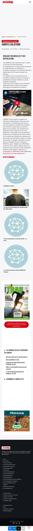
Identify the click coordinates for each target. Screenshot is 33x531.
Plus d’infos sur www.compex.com (14, 153)
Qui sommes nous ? (7, 505)
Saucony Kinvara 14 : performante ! (16, 357)
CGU (4, 507)
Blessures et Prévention (9, 486)
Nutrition (5, 484)
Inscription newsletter (8, 509)
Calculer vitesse (7, 493)
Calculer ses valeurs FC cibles (10, 495)
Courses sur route (7, 462)
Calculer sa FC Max (8, 496)
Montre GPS (6, 470)
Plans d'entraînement (8, 473)
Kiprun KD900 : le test (12, 359)
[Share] (10, 528)
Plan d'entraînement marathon (10, 481)
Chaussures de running (8, 466)
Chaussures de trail (7, 468)
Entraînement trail (7, 477)
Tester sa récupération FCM (9, 498)
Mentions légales (7, 510)
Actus (4, 459)
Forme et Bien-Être (7, 488)
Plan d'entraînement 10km (9, 483)
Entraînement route (7, 475)
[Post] (18, 528)
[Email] (23, 528)
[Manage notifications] (29, 527)
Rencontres (6, 461)
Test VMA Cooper (7, 500)
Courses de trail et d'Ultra (9, 464)
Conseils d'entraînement (9, 472)
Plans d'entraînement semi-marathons (12, 479)
